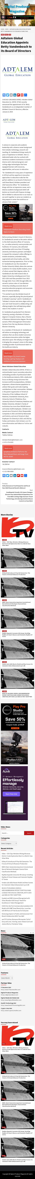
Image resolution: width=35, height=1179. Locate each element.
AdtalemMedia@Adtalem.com (12, 440)
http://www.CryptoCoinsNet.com (11, 1010)
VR (9, 34)
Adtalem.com (23, 421)
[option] (17, 952)
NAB (2, 34)
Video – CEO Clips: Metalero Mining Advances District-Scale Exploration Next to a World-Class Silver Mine (16, 543)
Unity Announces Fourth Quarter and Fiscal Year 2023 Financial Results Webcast (16, 486)
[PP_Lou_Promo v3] (17, 212)
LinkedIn (5, 426)
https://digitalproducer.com (9, 995)
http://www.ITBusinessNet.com (10, 989)
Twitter (26, 423)
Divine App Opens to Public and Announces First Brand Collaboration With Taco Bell (17, 915)
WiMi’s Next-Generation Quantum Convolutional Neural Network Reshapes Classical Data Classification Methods (16, 603)
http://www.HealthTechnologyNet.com (13, 1005)
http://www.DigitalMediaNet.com (11, 1000)
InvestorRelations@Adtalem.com (13, 469)
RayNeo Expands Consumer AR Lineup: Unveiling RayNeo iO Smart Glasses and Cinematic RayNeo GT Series (17, 634)
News (6, 34)
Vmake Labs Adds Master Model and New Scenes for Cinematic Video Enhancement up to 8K (17, 665)
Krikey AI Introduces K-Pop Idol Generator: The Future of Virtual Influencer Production (16, 573)
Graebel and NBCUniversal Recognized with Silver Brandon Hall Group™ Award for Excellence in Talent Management (16, 900)
